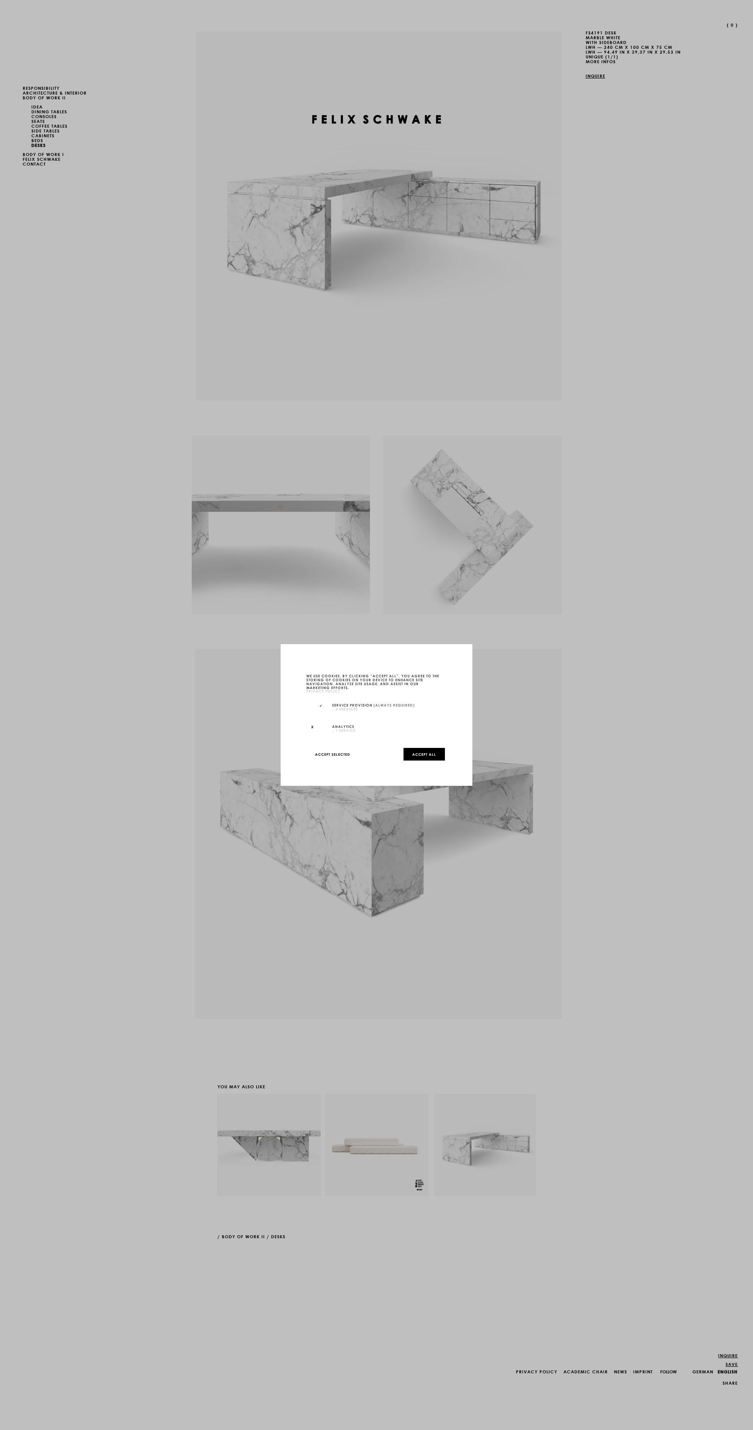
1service (344, 730)
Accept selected (332, 754)
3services (345, 708)
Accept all (424, 754)
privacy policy (323, 691)
